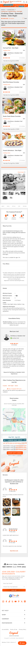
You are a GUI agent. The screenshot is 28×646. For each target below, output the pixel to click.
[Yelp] (12, 601)
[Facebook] (6, 601)
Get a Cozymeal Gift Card (14, 389)
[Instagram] (3, 601)
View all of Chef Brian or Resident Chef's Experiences (14, 373)
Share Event (21, 172)
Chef (19, 206)
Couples (5, 385)
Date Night (11, 385)
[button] (1, 2)
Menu (8, 206)
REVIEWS (25, 206)
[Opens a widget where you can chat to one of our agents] (22, 643)
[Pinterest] (18, 601)
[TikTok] (9, 601)
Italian (16, 385)
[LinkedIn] (25, 601)
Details (13, 206)
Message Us (12, 1)
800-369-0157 (21, 638)
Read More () (14, 551)
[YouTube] (15, 601)
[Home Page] (6, 2)
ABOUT (2, 206)
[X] (22, 601)
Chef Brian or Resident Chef (17, 336)
